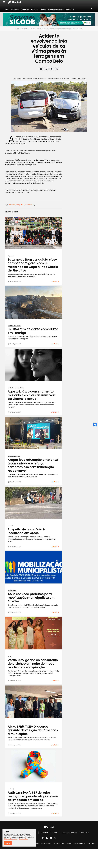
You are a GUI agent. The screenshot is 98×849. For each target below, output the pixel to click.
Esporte (10, 256)
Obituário (34, 10)
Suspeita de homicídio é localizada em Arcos (26, 531)
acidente (12, 205)
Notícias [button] (14, 10)
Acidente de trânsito (14, 325)
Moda (9, 656)
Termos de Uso (89, 843)
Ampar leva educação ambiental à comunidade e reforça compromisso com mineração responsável (33, 465)
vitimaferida (30, 205)
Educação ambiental (14, 456)
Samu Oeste (80, 78)
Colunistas (25, 10)
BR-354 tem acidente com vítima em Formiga (33, 331)
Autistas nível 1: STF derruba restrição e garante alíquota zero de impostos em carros (33, 796)
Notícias (24, 29)
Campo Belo (17, 78)
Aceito (8, 843)
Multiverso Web (58, 843)
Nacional (10, 789)
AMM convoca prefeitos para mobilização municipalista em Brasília (31, 597)
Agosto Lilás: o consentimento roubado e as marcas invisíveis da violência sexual (32, 395)
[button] (4, 2)
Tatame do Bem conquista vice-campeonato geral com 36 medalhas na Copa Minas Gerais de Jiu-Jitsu (33, 265)
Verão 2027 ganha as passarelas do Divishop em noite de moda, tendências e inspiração (33, 663)
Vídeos (43, 10)
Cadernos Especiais (55, 10)
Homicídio (11, 526)
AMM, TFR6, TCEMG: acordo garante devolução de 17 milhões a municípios (33, 730)
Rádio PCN (70, 10)
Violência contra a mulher (15, 388)
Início (7, 10)
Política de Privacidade (74, 843)
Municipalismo (12, 590)
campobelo (20, 205)
